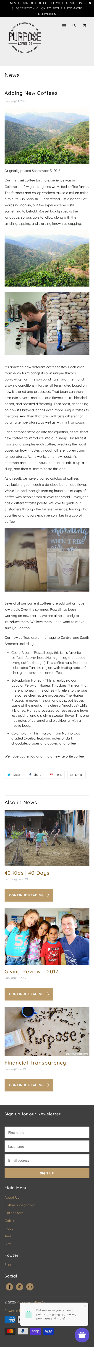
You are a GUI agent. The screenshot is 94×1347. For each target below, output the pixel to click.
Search (10, 1264)
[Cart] (84, 25)
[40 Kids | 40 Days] (47, 840)
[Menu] (64, 25)
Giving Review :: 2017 (31, 971)
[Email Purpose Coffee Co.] (30, 1286)
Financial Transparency (35, 1062)
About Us (12, 1197)
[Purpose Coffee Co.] (25, 41)
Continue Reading (27, 895)
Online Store (14, 1213)
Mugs (9, 1228)
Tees (8, 1236)
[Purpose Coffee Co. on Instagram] (19, 1286)
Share (37, 774)
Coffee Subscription (20, 1205)
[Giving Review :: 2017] (47, 938)
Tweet (16, 774)
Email (79, 774)
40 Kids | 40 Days (27, 872)
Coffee (10, 1220)
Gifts (8, 1244)
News (12, 74)
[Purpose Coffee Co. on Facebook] (9, 1286)
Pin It (58, 774)
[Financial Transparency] (47, 1033)
